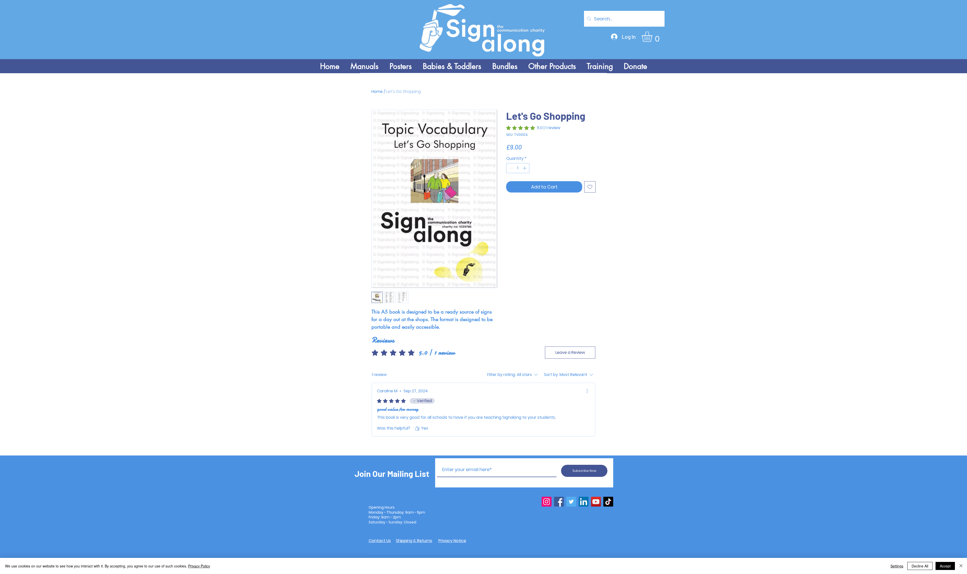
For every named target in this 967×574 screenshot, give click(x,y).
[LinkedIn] (584, 502)
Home (377, 91)
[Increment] (525, 168)
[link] (533, 128)
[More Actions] (587, 391)
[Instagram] (546, 502)
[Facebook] (559, 502)
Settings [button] (896, 565)
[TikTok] (608, 502)
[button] (653, 36)
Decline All (920, 565)
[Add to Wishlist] (590, 187)
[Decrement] (510, 168)
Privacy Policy (199, 565)
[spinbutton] (518, 168)
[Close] (961, 566)
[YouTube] (596, 502)
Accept (945, 565)
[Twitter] (571, 502)
